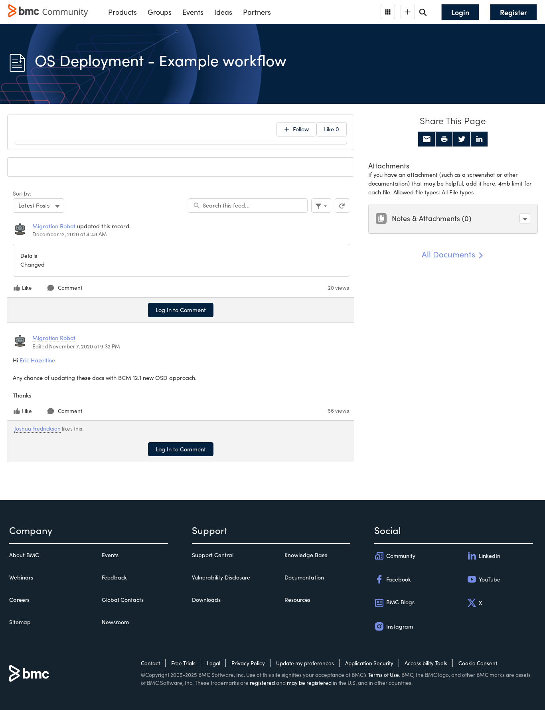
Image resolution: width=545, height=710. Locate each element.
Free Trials (183, 663)
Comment (70, 287)
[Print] (444, 139)
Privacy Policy (248, 663)
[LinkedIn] (479, 139)
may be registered (309, 682)
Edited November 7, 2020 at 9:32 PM (76, 346)
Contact (150, 663)
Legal (213, 663)
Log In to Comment (181, 310)
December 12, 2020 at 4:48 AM (69, 234)
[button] (524, 218)
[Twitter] (461, 139)
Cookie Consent (477, 663)
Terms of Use (383, 674)
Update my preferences (305, 663)
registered (262, 682)
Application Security (369, 663)
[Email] (426, 139)
